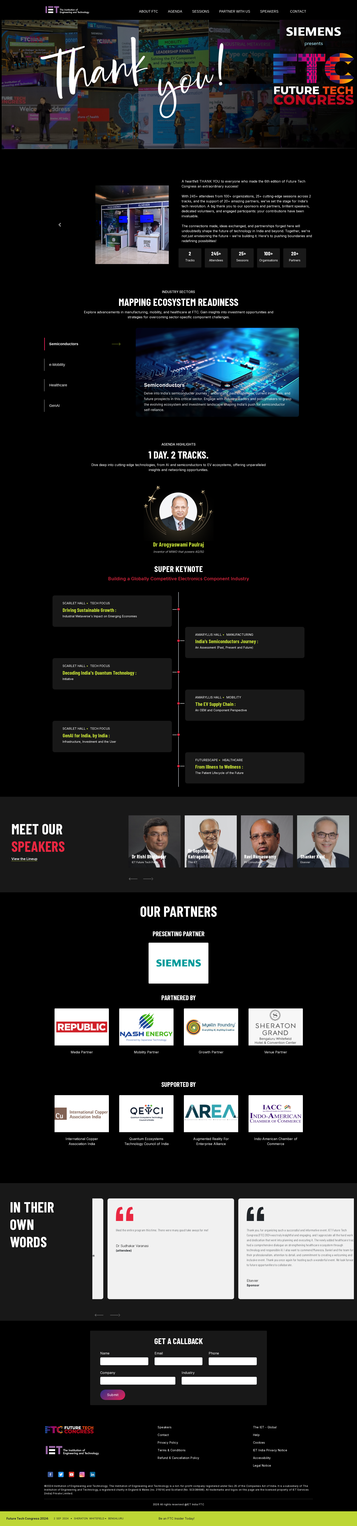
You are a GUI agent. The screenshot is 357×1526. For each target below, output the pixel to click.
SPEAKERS (269, 11)
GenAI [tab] (54, 406)
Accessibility (262, 1458)
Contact (163, 1435)
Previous (128, 878)
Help (256, 1435)
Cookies (259, 1442)
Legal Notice (262, 1465)
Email (159, 1353)
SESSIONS (200, 11)
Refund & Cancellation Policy (178, 1458)
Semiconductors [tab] (63, 344)
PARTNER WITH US (234, 11)
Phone (214, 1353)
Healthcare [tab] (58, 385)
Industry (188, 1373)
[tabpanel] (155, 841)
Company (107, 1373)
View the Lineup (24, 859)
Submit (112, 1395)
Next (144, 878)
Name (104, 1353)
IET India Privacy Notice (270, 1450)
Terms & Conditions (172, 1450)
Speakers (164, 1427)
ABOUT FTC (148, 11)
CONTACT (298, 11)
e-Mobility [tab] (57, 365)
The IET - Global (265, 1427)
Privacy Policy (168, 1442)
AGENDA (175, 11)
